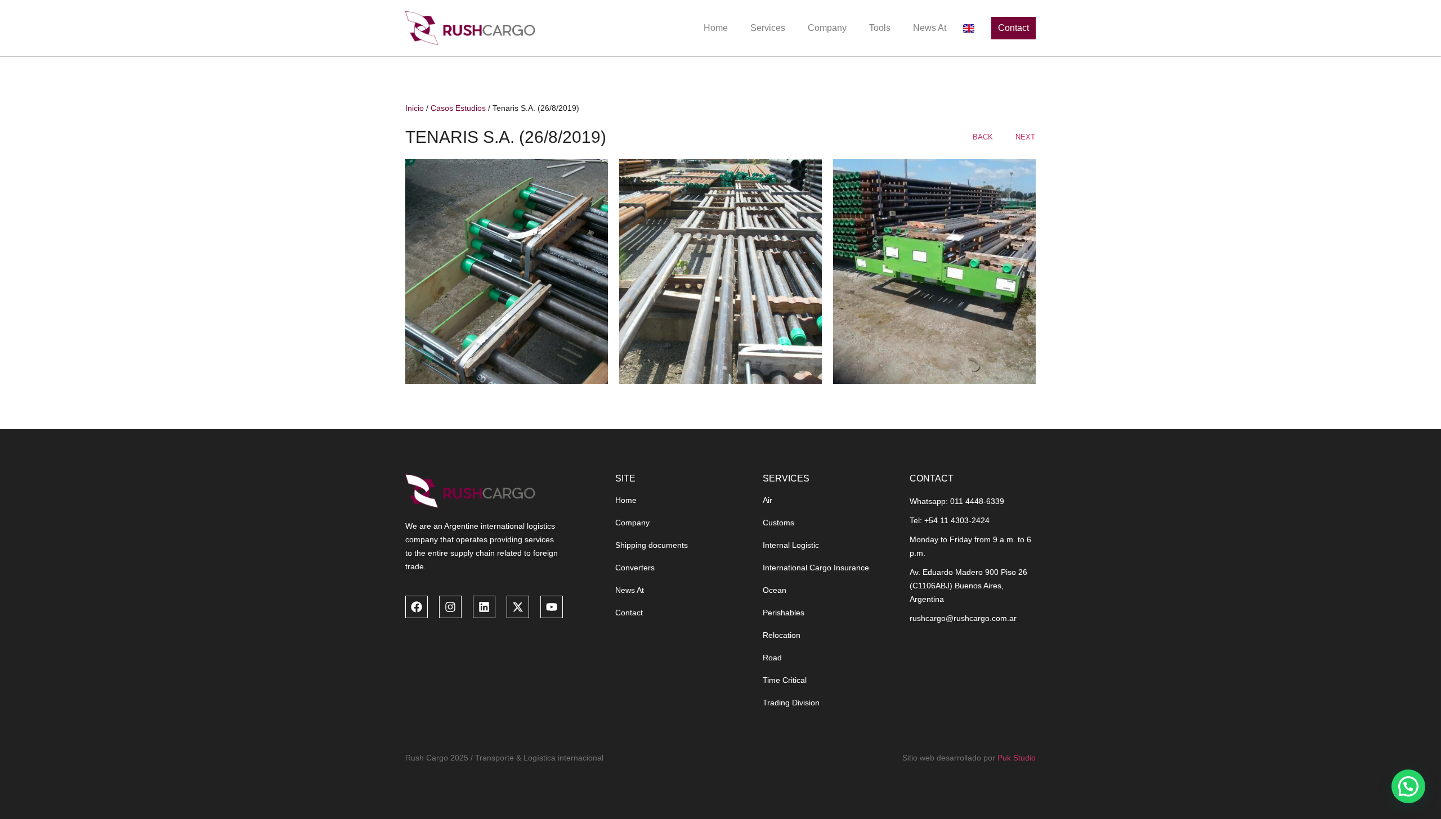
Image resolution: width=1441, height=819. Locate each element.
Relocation (781, 635)
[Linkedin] (484, 607)
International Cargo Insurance (816, 567)
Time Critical (785, 680)
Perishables (783, 612)
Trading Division (791, 702)
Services (767, 28)
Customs (778, 522)
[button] (1408, 786)
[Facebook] (416, 607)
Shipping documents (651, 545)
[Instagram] (450, 607)
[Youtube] (551, 607)
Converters (635, 567)
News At (929, 28)
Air (767, 500)
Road (772, 657)
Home (716, 28)
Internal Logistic (791, 545)
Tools (879, 28)
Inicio (414, 108)
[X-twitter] (518, 607)
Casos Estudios (458, 108)
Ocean (774, 590)
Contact (629, 612)
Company (827, 28)
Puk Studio (1016, 757)
